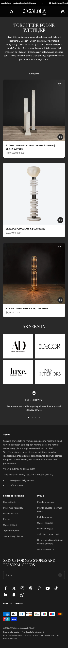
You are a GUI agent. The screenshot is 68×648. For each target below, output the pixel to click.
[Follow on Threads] (31, 588)
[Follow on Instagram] (22, 588)
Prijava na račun (11, 513)
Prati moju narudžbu (13, 508)
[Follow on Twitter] (14, 588)
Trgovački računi (11, 530)
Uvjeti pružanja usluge (12, 635)
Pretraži (7, 519)
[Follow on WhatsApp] (22, 594)
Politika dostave (45, 517)
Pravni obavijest (45, 528)
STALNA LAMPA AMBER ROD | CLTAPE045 (27, 308)
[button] (59, 85)
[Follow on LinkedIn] (5, 594)
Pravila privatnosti (46, 502)
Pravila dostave (31, 635)
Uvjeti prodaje (10, 525)
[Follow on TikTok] (56, 588)
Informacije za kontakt (50, 635)
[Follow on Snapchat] (14, 594)
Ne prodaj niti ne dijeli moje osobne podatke (50, 541)
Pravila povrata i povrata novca (49, 509)
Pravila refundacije (11, 632)
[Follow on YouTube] (47, 588)
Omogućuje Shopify (27, 628)
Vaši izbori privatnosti (48, 534)
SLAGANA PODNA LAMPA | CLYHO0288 (25, 229)
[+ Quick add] (60, 137)
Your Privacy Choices (13, 536)
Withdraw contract (46, 549)
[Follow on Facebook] (5, 588)
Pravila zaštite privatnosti (33, 632)
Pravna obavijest (10, 638)
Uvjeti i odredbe (45, 523)
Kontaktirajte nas (11, 502)
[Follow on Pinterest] (39, 588)
